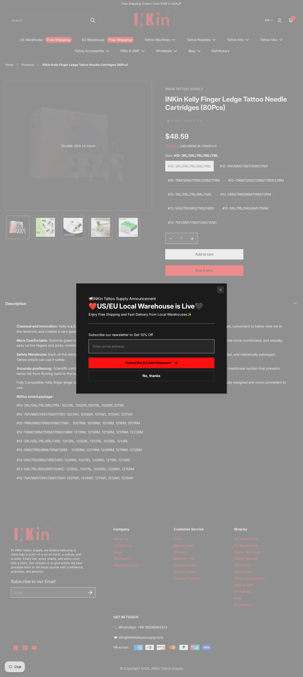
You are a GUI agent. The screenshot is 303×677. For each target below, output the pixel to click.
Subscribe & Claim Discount (148, 363)
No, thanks (151, 376)
